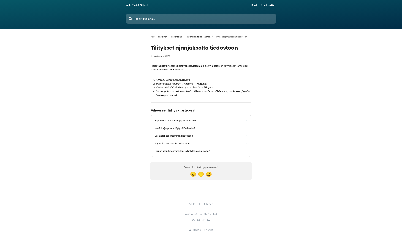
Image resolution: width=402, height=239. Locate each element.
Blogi (254, 5)
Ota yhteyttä (267, 5)
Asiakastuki (191, 214)
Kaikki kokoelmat (159, 36)
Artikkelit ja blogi (208, 214)
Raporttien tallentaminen (198, 36)
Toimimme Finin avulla (203, 229)
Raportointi (176, 36)
